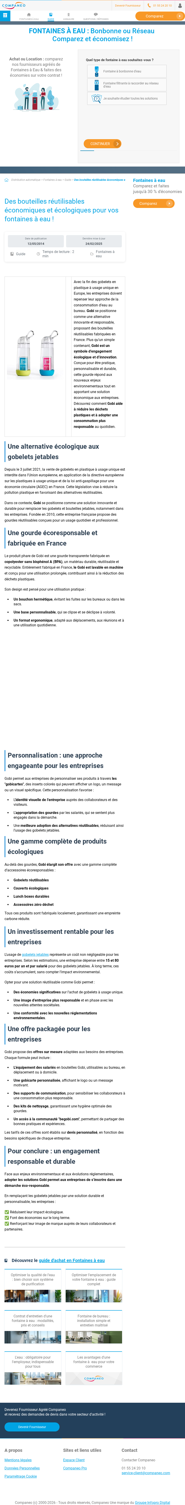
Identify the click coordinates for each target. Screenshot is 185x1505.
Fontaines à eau (52, 179)
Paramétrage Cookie (21, 1476)
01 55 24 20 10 (134, 1468)
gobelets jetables (35, 954)
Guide (68, 179)
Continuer (100, 144)
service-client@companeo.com (146, 1473)
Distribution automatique (25, 179)
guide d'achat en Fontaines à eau (72, 1260)
